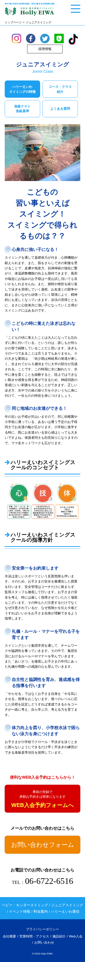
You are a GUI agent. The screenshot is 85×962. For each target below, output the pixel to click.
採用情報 (44, 49)
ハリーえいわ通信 (65, 911)
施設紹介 (59, 936)
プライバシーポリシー (42, 929)
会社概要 (9, 936)
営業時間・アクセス (34, 936)
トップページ (13, 22)
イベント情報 (19, 911)
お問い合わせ (44, 942)
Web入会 (75, 936)
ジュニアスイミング (67, 905)
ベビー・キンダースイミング (25, 905)
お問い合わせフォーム (42, 844)
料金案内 (41, 911)
